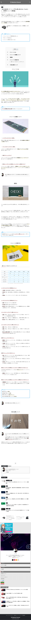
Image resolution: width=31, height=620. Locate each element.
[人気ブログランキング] (2, 582)
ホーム (7, 615)
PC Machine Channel (15, 2)
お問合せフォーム (3, 573)
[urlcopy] (15, 463)
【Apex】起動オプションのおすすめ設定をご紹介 (14, 593)
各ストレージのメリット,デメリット (16, 61)
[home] (8, 472)
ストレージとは (12, 52)
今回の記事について (13, 64)
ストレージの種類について (15, 54)
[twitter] (6, 472)
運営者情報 (2, 578)
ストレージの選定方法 (14, 59)
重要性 (11, 57)
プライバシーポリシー (10, 615)
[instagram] (7, 472)
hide (17, 49)
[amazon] (16, 560)
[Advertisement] (15, 455)
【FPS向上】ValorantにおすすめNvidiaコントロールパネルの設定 (17, 589)
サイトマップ (3, 575)
